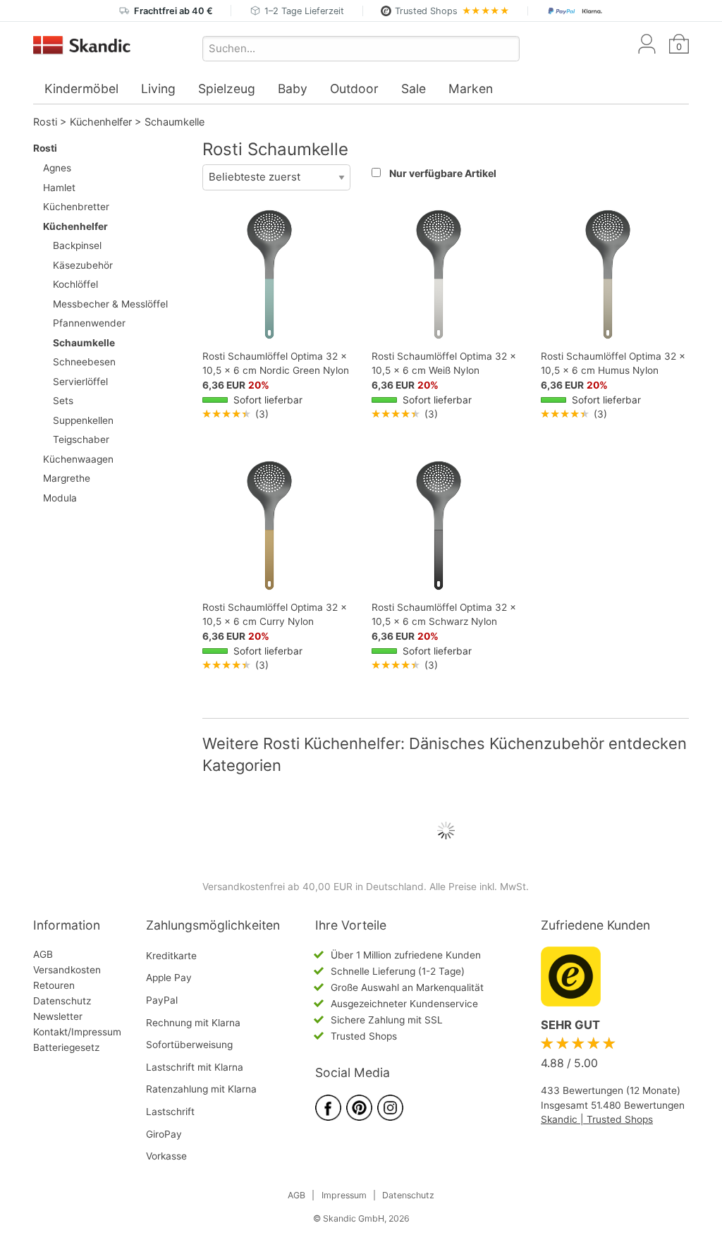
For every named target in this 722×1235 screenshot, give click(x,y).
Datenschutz (62, 1000)
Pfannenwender (89, 323)
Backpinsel (77, 245)
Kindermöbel (81, 88)
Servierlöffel (80, 381)
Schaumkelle (174, 122)
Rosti (45, 122)
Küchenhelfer (101, 122)
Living (158, 88)
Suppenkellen (83, 420)
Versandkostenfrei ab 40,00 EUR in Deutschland (313, 886)
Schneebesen (84, 361)
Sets (63, 400)
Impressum (344, 1195)
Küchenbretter (76, 206)
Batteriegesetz (66, 1047)
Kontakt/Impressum (77, 1032)
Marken (470, 88)
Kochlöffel (75, 284)
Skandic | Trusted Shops (597, 1119)
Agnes (57, 168)
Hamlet (59, 187)
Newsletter (57, 1016)
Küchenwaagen (78, 459)
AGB (43, 954)
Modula (60, 498)
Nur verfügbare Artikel (442, 173)
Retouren (54, 985)
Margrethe (66, 478)
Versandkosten (67, 969)
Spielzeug (226, 88)
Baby (292, 88)
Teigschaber (81, 439)
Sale (413, 88)
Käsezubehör (83, 265)
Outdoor (354, 88)
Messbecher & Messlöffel (110, 304)
